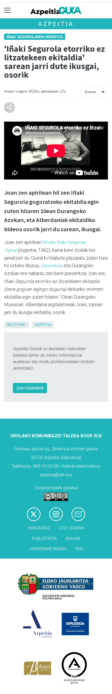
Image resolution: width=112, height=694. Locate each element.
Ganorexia (51, 265)
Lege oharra (71, 528)
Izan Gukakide (29, 387)
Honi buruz (39, 528)
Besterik (16, 324)
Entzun (90, 92)
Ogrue (10, 250)
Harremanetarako (48, 549)
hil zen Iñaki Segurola (64, 242)
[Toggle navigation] (7, 10)
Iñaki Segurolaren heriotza (34, 37)
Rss (79, 549)
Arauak (73, 538)
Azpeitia (55, 23)
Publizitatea (44, 538)
